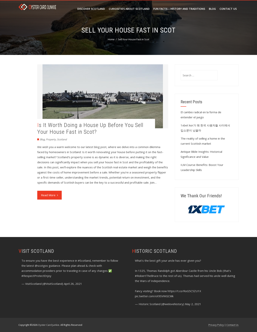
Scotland (62, 139)
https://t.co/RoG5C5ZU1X (184, 291)
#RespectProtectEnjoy (36, 276)
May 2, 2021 (193, 304)
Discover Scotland (91, 9)
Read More (48, 195)
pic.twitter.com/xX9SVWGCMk (154, 296)
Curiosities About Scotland (129, 9)
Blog (212, 9)
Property (51, 139)
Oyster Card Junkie (48, 325)
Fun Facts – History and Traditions (179, 9)
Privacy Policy (216, 325)
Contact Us (228, 9)
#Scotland (84, 260)
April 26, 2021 (73, 284)
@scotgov (41, 265)
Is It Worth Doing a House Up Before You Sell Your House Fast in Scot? (90, 128)
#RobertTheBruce (147, 276)
